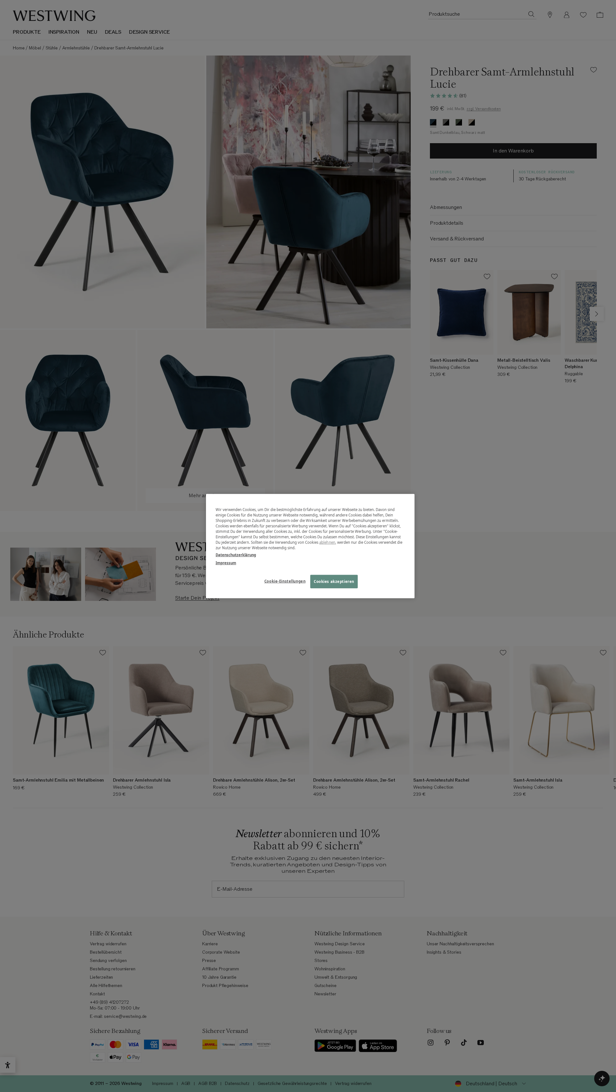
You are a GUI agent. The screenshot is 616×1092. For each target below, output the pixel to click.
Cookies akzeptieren (334, 581)
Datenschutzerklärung (236, 554)
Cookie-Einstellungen (284, 580)
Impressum (226, 562)
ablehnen (327, 542)
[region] (310, 546)
